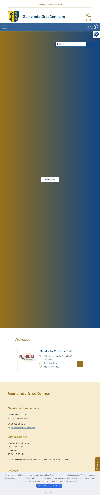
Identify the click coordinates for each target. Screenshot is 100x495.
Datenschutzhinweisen (68, 481)
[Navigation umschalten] (4, 27)
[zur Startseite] (14, 17)
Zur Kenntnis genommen (49, 486)
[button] (96, 34)
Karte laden (50, 179)
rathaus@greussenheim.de (23, 427)
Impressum (50, 492)
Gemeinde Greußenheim (44, 16)
